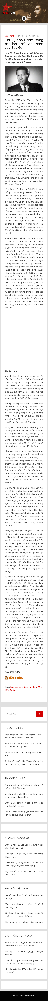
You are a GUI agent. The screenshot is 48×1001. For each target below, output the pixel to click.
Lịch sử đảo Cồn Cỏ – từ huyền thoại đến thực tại (24, 897)
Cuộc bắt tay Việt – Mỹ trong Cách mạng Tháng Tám (24, 855)
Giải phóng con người (18, 935)
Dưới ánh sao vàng (17, 838)
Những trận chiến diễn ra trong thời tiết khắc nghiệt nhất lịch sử (24, 745)
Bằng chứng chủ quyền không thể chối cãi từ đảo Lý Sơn (24, 906)
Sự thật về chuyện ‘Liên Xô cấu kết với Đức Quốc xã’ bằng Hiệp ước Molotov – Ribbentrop (24, 763)
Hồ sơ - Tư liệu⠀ (24, 36)
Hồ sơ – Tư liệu (14, 728)
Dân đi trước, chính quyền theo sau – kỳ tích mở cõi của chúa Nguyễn (24, 813)
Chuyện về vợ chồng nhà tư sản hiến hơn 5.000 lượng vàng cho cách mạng (24, 864)
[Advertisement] (24, 339)
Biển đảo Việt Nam (16, 888)
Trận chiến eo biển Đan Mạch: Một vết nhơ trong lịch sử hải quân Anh (24, 736)
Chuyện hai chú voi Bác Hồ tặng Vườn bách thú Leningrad (24, 846)
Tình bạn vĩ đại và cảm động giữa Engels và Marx (24, 953)
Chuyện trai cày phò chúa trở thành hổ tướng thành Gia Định (24, 787)
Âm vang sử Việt (15, 778)
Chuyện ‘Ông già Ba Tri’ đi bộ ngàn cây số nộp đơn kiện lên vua (24, 804)
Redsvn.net (31, 995)
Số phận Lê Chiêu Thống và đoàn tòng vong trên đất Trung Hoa (24, 795)
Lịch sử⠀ (36, 36)
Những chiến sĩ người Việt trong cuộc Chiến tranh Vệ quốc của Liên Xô (24, 944)
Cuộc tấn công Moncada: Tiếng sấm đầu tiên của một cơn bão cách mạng (24, 962)
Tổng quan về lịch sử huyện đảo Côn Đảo (24, 922)
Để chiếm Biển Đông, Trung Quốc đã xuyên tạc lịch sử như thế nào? (24, 915)
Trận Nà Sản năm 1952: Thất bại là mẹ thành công (24, 873)
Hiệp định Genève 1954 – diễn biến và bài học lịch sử (24, 971)
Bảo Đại (14, 687)
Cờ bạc (13, 690)
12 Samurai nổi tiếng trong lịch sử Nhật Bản (24, 754)
